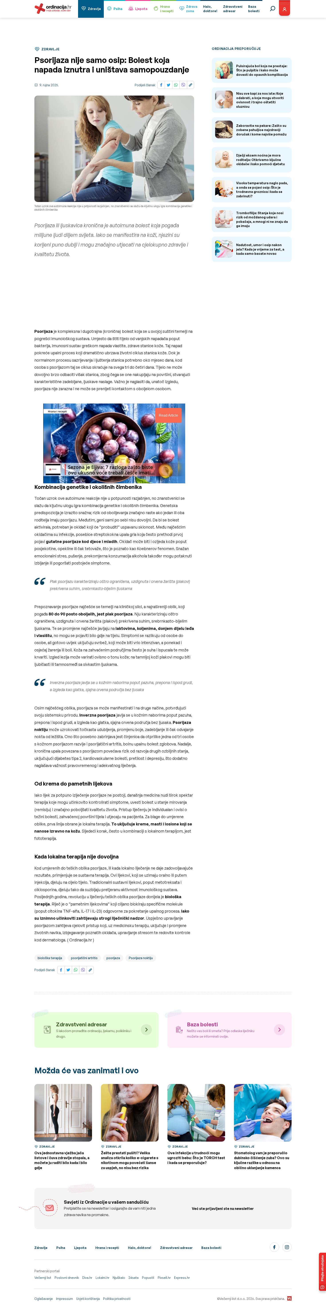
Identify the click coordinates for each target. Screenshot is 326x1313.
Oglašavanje (43, 1299)
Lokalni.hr (102, 1278)
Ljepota (141, 9)
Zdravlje (94, 9)
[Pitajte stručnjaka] (322, 1272)
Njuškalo (119, 1278)
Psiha (118, 9)
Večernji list (42, 1278)
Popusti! (148, 1278)
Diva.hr (87, 1278)
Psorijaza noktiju (141, 958)
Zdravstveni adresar (176, 1248)
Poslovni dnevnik (67, 1278)
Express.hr (182, 1278)
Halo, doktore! (139, 1248)
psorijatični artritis (84, 958)
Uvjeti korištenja (88, 1299)
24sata (133, 1278)
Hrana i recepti (107, 1248)
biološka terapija (50, 958)
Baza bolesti (211, 1248)
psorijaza (113, 958)
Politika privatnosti (116, 1299)
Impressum (64, 1299)
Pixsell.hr (164, 1278)
